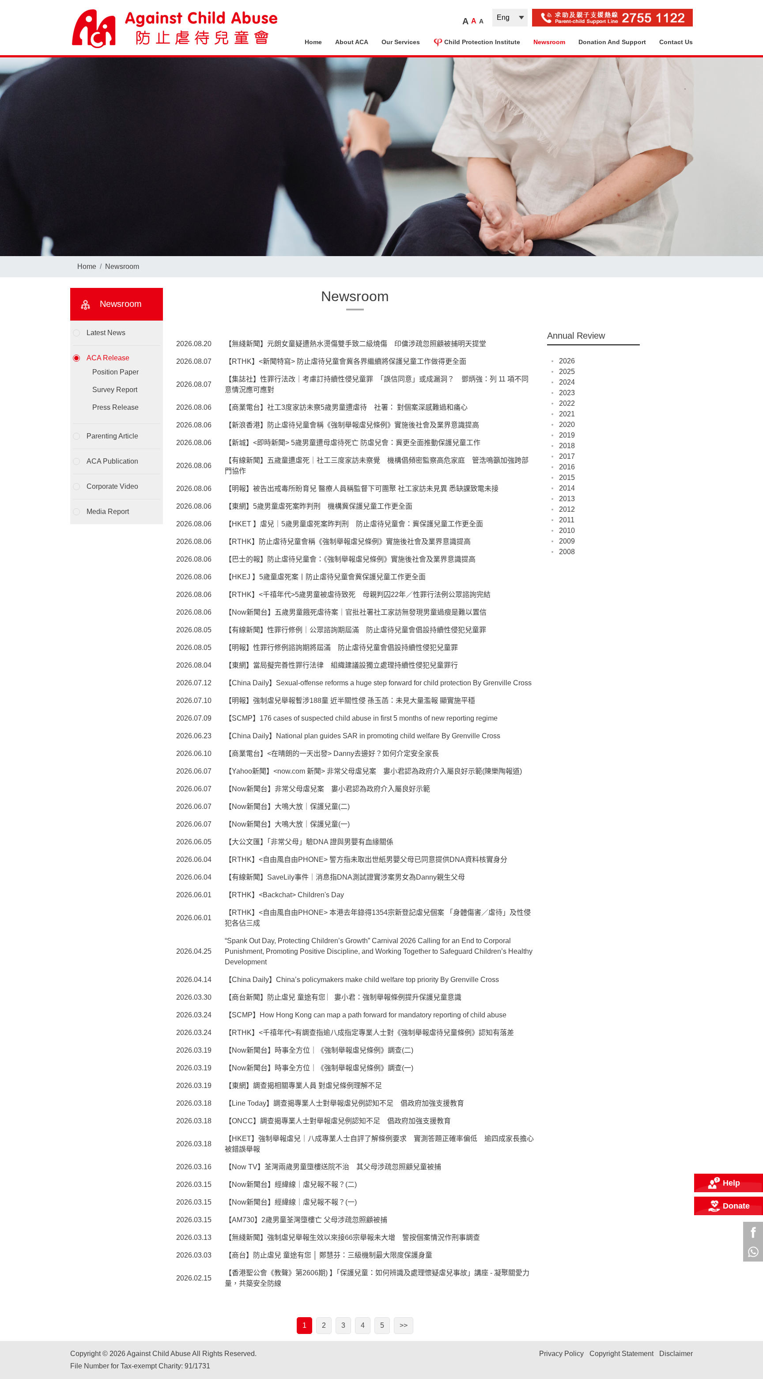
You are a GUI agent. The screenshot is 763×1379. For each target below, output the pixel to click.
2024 (567, 382)
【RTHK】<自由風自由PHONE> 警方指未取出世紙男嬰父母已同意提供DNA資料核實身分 (366, 859)
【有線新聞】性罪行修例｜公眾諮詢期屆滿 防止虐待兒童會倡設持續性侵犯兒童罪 (355, 630)
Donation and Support (612, 41)
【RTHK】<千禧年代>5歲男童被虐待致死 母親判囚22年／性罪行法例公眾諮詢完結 (358, 594)
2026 (567, 361)
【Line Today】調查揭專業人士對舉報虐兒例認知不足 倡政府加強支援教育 (344, 1103)
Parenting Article (112, 436)
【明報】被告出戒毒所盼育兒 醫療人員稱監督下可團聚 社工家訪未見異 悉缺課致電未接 (362, 488)
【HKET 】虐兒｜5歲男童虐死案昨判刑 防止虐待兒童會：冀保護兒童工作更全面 (354, 524)
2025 (567, 371)
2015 (567, 477)
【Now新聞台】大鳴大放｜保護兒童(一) (287, 824)
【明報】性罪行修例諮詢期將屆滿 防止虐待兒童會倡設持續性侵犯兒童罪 (341, 647)
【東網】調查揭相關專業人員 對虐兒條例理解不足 (303, 1085)
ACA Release (108, 358)
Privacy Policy (561, 1353)
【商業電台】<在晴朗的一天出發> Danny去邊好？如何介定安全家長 (332, 753)
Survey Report (114, 389)
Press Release (115, 407)
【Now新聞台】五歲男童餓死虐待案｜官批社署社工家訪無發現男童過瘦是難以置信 (356, 612)
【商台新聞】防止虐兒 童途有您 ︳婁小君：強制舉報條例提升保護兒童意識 (343, 997)
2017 (567, 456)
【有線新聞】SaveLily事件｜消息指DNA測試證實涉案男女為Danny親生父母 (345, 877)
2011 (566, 520)
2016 (567, 467)
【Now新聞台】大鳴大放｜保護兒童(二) (287, 806)
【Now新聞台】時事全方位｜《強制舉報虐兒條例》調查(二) (319, 1050)
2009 (567, 541)
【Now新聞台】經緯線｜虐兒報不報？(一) (291, 1202)
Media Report (108, 511)
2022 (567, 403)
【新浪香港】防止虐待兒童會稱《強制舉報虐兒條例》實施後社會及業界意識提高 (352, 425)
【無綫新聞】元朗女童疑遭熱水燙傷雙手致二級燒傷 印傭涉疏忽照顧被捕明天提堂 (355, 344)
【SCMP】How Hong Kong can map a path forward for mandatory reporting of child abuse (365, 1015)
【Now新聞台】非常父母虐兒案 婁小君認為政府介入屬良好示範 (327, 789)
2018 (567, 446)
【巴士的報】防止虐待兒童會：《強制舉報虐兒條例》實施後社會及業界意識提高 (350, 559)
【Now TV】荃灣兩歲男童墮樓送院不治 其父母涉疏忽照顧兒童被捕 (333, 1167)
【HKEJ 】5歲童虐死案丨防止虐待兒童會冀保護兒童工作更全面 (325, 577)
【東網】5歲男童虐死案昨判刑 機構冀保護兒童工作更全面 (318, 506)
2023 (567, 393)
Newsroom (549, 41)
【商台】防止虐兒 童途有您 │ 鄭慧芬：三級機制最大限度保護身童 (328, 1255)
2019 (567, 435)
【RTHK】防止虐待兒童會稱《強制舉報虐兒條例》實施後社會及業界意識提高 (348, 541)
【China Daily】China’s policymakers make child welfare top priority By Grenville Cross (362, 979)
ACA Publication (112, 461)
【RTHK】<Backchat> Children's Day (284, 895)
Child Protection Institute (482, 41)
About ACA (351, 41)
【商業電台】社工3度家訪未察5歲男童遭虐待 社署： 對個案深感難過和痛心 (346, 407)
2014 (567, 488)
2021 (567, 414)
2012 (567, 509)
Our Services (401, 41)
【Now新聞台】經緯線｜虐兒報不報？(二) (291, 1184)
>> (404, 1325)
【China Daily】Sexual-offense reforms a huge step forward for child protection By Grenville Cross (378, 683)
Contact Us (676, 41)
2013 (567, 498)
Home (313, 41)
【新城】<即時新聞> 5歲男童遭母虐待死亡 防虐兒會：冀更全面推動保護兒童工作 (352, 442)
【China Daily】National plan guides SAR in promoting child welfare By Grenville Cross (362, 736)
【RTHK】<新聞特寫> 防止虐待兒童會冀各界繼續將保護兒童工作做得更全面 (345, 361)
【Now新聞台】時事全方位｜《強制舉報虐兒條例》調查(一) (319, 1068)
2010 (567, 530)
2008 (567, 551)
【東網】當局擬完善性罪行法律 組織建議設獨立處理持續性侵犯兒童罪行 (341, 665)
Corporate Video (112, 486)
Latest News (106, 332)
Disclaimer (676, 1353)
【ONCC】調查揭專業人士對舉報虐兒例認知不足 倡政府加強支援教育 (338, 1121)
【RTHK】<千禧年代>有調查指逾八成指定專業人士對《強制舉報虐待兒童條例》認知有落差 (369, 1032)
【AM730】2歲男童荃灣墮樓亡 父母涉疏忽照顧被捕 (306, 1220)
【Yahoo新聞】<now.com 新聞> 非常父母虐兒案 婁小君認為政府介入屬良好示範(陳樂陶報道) (373, 771)
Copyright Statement (621, 1353)
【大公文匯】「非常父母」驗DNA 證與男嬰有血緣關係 (309, 842)
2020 (567, 424)
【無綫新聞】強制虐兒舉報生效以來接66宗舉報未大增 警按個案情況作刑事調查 (352, 1237)
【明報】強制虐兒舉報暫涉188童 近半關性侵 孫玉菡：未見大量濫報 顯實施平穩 (350, 700)
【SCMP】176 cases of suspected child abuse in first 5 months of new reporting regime (361, 718)
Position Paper (115, 372)
